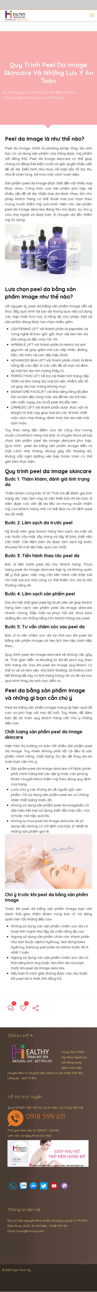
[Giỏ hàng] (23, 1187)
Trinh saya (16, 92)
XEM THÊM (29, 1078)
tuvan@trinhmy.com (30, 1231)
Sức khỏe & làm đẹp (46, 92)
